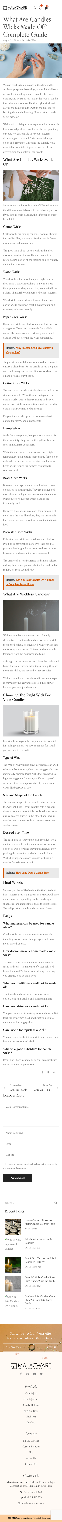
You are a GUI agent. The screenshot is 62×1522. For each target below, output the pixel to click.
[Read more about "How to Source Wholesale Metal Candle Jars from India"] (13, 1227)
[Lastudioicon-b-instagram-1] (27, 1374)
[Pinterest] (34, 1374)
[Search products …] (35, 8)
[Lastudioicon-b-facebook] (20, 1374)
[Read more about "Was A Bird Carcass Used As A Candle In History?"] (13, 1265)
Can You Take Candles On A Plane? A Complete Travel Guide (40, 1300)
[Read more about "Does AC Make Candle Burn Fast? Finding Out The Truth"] (13, 1284)
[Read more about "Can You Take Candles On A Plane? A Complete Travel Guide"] (13, 1303)
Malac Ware (30, 41)
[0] (40, 8)
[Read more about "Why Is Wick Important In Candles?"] (13, 1246)
